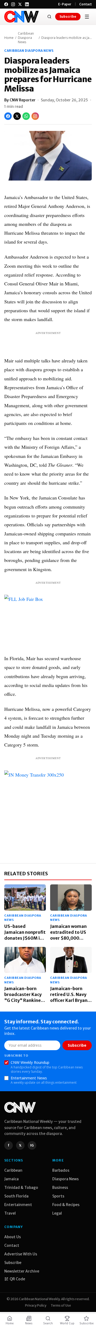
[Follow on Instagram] (35, 116)
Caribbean (13, 1170)
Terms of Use (61, 1305)
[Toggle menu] (87, 16)
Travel (10, 1213)
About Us (12, 1236)
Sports (58, 1196)
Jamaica (11, 1179)
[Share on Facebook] (8, 116)
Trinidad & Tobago (21, 1187)
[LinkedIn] (27, 4)
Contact (85, 4)
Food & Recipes (65, 1204)
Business (60, 1187)
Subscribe (67, 16)
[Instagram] (13, 4)
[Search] (49, 16)
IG (32, 1145)
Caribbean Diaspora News (26, 37)
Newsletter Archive (21, 1271)
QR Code (17, 1279)
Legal (57, 1213)
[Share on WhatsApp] (26, 116)
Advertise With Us (20, 1254)
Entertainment (18, 1204)
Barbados (60, 1170)
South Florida (16, 1196)
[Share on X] (17, 116)
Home (9, 38)
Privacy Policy (35, 1305)
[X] (20, 4)
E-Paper (64, 4)
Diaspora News (65, 1179)
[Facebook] (6, 4)
